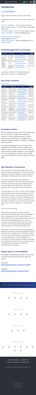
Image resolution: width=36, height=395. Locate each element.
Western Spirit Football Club (12, 2)
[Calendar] (30, 2)
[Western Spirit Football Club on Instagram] (21, 2)
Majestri (18, 370)
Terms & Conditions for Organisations (18, 362)
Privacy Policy (25, 360)
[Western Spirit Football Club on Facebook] (18, 2)
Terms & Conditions (13, 360)
